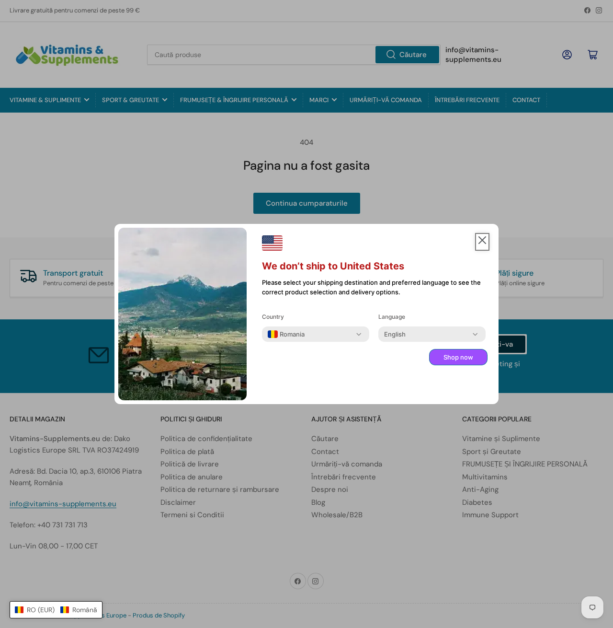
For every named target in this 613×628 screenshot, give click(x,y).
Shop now (458, 357)
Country (273, 316)
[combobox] (286, 334)
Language (391, 316)
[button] (56, 610)
